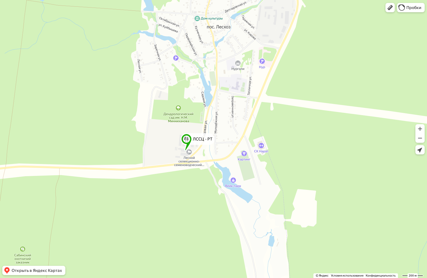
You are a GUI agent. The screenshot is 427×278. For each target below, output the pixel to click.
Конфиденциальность (381, 275)
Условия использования (347, 275)
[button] (390, 7)
